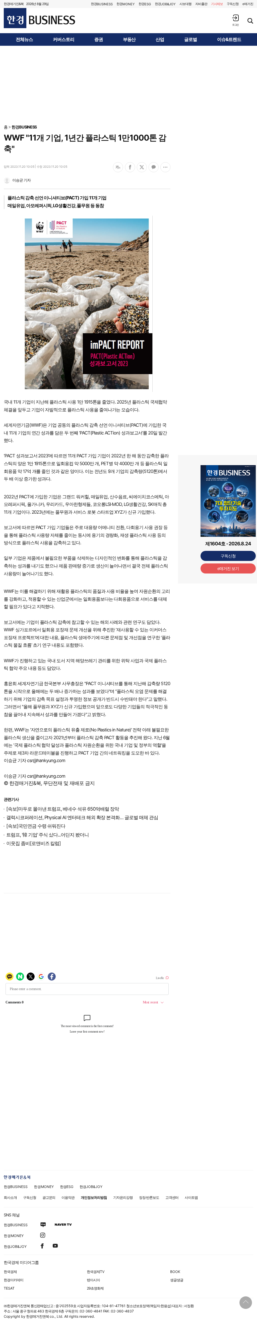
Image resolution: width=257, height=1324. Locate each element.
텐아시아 (93, 1280)
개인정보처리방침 (94, 1197)
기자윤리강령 (123, 1197)
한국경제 (10, 1271)
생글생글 (176, 1280)
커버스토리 (63, 39)
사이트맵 (191, 1197)
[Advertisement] (128, 84)
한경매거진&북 (14, 4)
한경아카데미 (13, 1280)
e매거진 (247, 4)
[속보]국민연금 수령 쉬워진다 (35, 826)
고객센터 (171, 1197)
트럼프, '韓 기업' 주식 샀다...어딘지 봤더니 (47, 835)
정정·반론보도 (149, 1197)
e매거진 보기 (228, 568)
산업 (160, 39)
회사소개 (10, 1197)
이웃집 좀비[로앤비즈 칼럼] (33, 843)
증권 (98, 39)
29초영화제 (95, 1288)
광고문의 (48, 1197)
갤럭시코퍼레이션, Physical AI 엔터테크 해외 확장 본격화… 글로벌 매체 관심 (82, 817)
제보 (217, 4)
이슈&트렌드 (229, 39)
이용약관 (68, 1197)
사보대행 (185, 4)
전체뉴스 (24, 39)
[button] (235, 20)
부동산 (129, 39)
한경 (102, 4)
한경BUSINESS (24, 126)
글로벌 (190, 39)
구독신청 (233, 4)
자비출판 (201, 4)
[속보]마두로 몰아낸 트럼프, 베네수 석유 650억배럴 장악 (62, 809)
